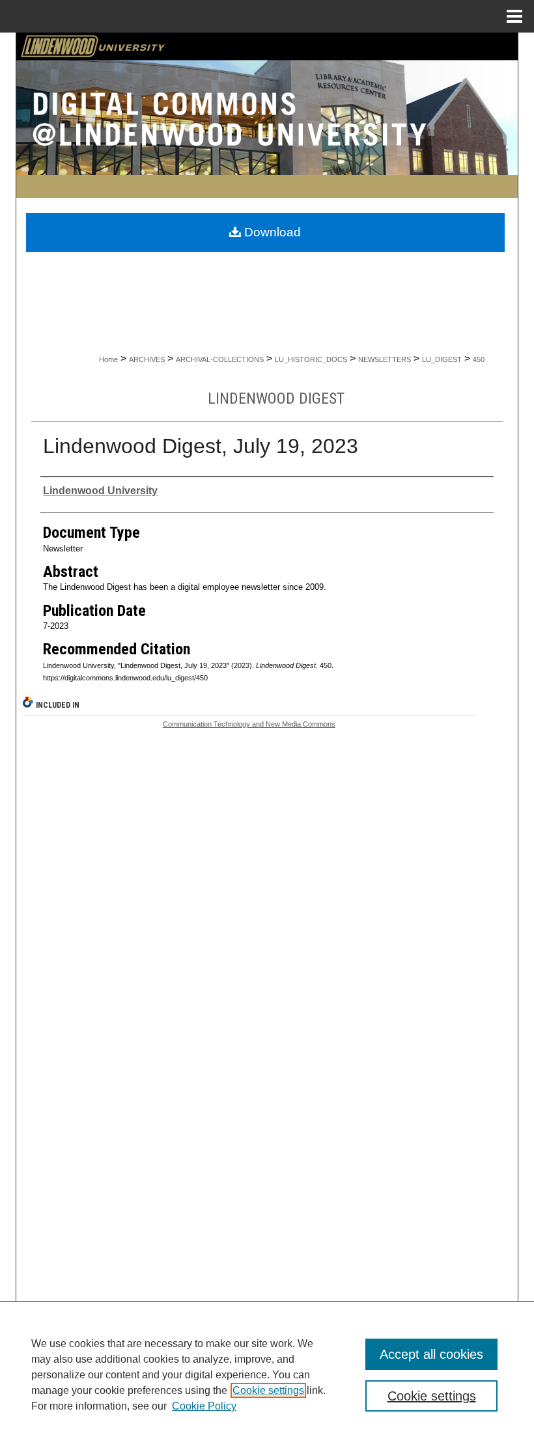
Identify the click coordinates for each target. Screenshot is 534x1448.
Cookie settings (268, 1390)
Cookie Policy (204, 1406)
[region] (267, 1374)
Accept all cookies (431, 1354)
